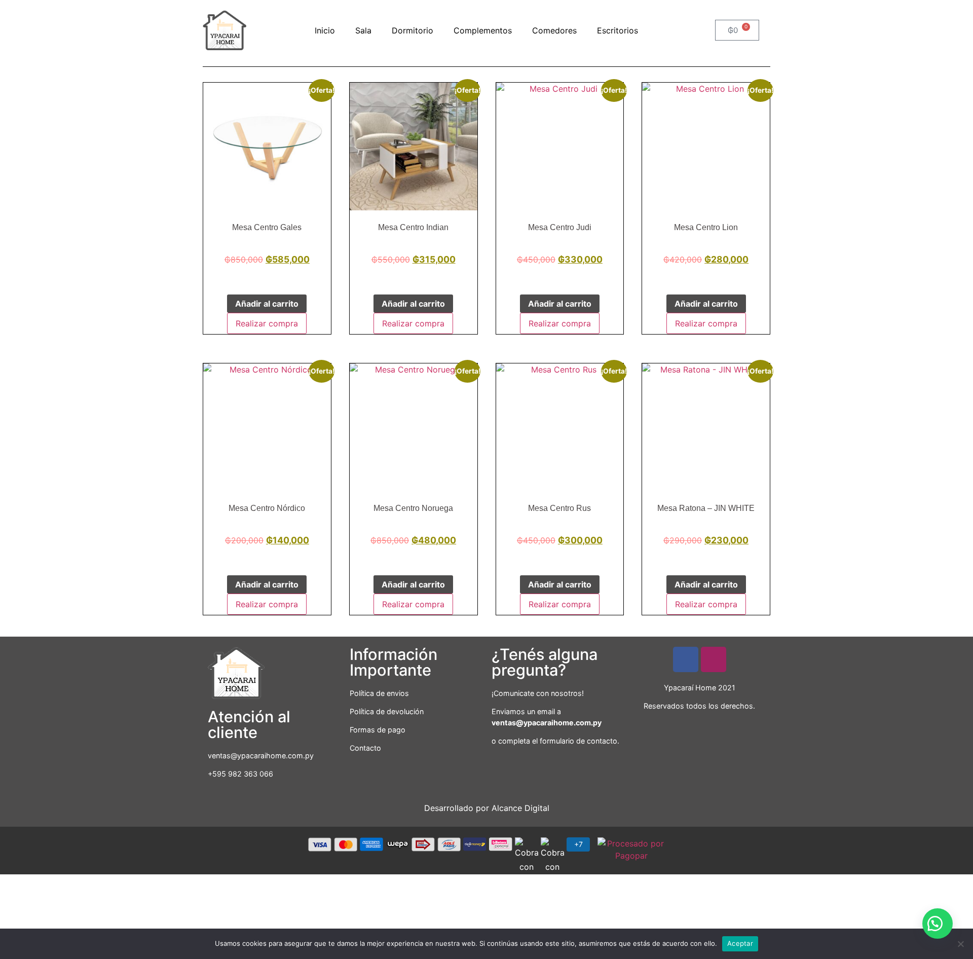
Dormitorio (412, 30)
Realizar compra (267, 323)
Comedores (554, 30)
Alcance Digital (520, 808)
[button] (937, 923)
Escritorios (617, 30)
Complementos (483, 30)
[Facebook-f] (685, 659)
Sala (363, 30)
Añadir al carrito (266, 304)
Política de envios (379, 693)
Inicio (325, 30)
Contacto (365, 748)
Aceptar (740, 943)
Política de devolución (387, 711)
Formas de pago (377, 729)
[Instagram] (713, 659)
